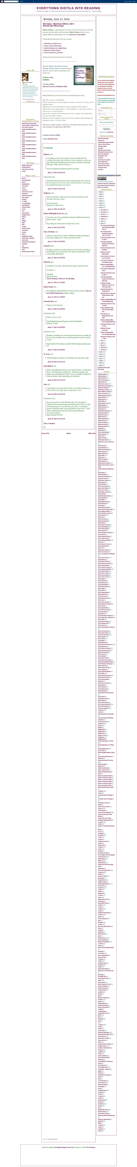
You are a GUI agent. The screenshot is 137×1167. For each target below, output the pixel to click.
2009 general (101, 399)
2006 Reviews (102, 376)
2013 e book (101, 606)
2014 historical (102, 642)
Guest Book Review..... (104, 884)
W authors (101, 1104)
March (103, 345)
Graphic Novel (102, 880)
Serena (24, 232)
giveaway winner (103, 876)
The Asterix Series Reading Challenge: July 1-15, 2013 (106, 233)
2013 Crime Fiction (103, 602)
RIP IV (99, 1015)
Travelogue (101, 1086)
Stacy (23, 234)
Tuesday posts (102, 1090)
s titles (100, 1028)
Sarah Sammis (26, 228)
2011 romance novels (104, 567)
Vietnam (100, 1102)
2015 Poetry (101, 685)
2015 (100, 203)
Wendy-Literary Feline (28, 251)
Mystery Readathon (103, 941)
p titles (100, 967)
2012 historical (102, 580)
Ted (23, 246)
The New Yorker (102, 167)
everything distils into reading (68, 8)
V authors (101, 1096)
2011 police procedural (104, 563)
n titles (100, 945)
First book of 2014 (103, 853)
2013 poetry (101, 613)
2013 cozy (101, 600)
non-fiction (101, 953)
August (103, 218)
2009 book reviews (103, 389)
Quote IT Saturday (103, 997)
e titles (100, 837)
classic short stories (104, 806)
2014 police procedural (104, 660)
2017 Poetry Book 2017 (104, 704)
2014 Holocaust (102, 646)
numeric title (101, 957)
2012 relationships (103, 592)
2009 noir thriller (102, 422)
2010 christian (102, 484)
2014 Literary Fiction (104, 650)
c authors (100, 791)
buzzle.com (101, 140)
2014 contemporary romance (106, 627)
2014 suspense (102, 669)
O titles (100, 961)
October (103, 214)
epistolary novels (103, 841)
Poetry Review (102, 990)
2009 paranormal (103, 426)
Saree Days (101, 1030)
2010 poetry (101, 523)
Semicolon (25, 230)
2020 (100, 194)
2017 (100, 198)
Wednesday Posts (103, 1109)
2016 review (101, 700)
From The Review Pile (104, 870)
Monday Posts (102, 938)
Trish (23, 249)
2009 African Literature (104, 386)
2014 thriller (101, 673)
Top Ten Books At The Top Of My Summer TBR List (107, 295)
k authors (100, 909)
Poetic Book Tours (103, 978)
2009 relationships (103, 432)
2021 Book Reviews (103, 706)
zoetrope (100, 169)
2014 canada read (103, 623)
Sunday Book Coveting (104, 1044)
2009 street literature (104, 449)
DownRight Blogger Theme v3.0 (64, 1147)
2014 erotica (101, 638)
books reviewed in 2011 (104, 785)
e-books (100, 839)
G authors (101, 872)
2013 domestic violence (105, 604)
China (99, 804)
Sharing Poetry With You (105, 1034)
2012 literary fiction (103, 586)
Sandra (24, 226)
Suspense (101, 1050)
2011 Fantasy (102, 559)
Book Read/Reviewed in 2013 (106, 752)
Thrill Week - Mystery (104, 1069)
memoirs (100, 932)
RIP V (99, 1017)
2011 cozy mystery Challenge (106, 553)
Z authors (100, 1129)
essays (100, 843)
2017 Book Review (103, 702)
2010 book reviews (103, 480)
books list (101, 766)
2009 (100, 358)
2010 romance (102, 530)
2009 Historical (102, 407)
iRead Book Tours (103, 903)
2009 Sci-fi (101, 436)
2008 (100, 361)
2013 (100, 207)
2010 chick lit (102, 482)
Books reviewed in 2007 (105, 777)
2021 (100, 192)
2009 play (101, 428)
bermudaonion (49, 301)
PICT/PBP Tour (102, 976)
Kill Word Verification (104, 912)
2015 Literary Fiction (104, 683)
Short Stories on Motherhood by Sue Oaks (106, 315)
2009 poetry (101, 430)
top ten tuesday (102, 1084)
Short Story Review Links (29, 123)
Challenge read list (103, 803)
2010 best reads (102, 478)
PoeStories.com (102, 156)
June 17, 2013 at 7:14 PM (56, 282)
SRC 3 (100, 1042)
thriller (100, 1071)
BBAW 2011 (101, 731)
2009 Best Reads (103, 387)
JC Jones (47, 354)
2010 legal (101, 505)
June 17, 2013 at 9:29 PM (56, 327)
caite (45, 384)
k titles (100, 911)
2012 (100, 352)
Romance (101, 1019)
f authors (100, 847)
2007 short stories (103, 380)
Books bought (102, 764)
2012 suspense (102, 594)
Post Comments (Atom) (52, 1139)
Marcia (24, 217)
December (104, 210)
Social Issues (102, 1040)
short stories (101, 1036)
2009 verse (101, 457)
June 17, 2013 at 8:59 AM (56, 172)
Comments (103, 114)
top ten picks (101, 1082)
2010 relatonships (103, 528)
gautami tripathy (28, 82)
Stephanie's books (27, 236)
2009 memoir (102, 416)
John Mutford (25, 205)
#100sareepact (102, 374)
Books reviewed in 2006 (105, 775)
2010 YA (100, 548)
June (102, 223)
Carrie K (24, 190)
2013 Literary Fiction (104, 609)
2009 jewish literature (104, 411)
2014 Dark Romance (104, 635)
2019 (100, 196)
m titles (100, 924)
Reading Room (26, 167)
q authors (100, 992)
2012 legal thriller (103, 584)
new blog (100, 951)
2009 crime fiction (103, 393)
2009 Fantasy (102, 397)
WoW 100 (100, 1121)
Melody (24, 220)
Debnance (25, 193)
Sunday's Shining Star (104, 1048)
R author (100, 999)
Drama (100, 831)
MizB (23, 222)
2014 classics (102, 625)
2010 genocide (102, 498)
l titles (99, 916)
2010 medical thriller (104, 511)
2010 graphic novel (103, 501)
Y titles (100, 1127)
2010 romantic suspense (105, 532)
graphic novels (102, 882)
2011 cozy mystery (103, 552)
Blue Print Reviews (103, 138)
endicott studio (102, 146)
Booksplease (25, 184)
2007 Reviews (102, 378)
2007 (100, 363)
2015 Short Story (103, 689)
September (104, 216)
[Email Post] (60, 135)
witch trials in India (103, 1113)
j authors (100, 905)
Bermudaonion (26, 180)
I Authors (100, 895)
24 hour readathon (103, 708)
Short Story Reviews (28, 169)
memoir (100, 930)
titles (99, 1079)
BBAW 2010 (101, 729)
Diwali (99, 829)
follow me (100, 860)
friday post (101, 868)
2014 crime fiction (103, 633)
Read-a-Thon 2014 (103, 1007)
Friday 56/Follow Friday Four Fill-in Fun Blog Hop (107, 309)
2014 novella (101, 656)
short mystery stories (104, 160)
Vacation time (102, 1100)
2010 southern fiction (104, 536)
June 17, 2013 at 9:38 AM (56, 209)
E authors (101, 835)
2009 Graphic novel (103, 403)
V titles (100, 1098)
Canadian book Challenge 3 (106, 795)
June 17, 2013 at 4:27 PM (56, 227)
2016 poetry (101, 696)
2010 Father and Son (104, 492)
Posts (101, 110)
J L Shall (24, 201)
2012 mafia (101, 588)
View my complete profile (28, 99)
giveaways (101, 878)
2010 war (100, 542)
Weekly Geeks (102, 1111)
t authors (100, 1052)
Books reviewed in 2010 (105, 783)
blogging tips (101, 739)
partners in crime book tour (106, 970)
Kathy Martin (48, 287)
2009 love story (102, 415)
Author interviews (103, 721)
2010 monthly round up (104, 513)
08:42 (58, 135)
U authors (101, 1092)
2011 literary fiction (103, 561)
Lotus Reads (25, 213)
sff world (100, 158)
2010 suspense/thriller (104, 540)
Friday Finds (101, 862)
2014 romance (102, 665)
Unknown (47, 246)
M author (100, 922)
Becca (24, 178)
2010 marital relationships (105, 509)
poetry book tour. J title (104, 984)
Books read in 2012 (103, 768)
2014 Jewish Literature (104, 648)
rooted (24, 171)
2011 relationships (103, 565)
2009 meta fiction (103, 418)
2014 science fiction (103, 667)
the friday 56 (101, 1065)
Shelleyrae (47, 193)
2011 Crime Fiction (103, 557)
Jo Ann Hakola (26, 203)
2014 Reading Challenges (105, 664)
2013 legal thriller (103, 608)
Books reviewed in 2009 (105, 781)
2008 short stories (103, 384)
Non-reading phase (103, 955)
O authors (101, 959)
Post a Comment (49, 423)
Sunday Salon (102, 1046)
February (103, 347)
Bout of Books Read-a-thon (105, 787)
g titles (100, 874)
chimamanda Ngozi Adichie (106, 142)
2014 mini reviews (103, 652)
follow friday (101, 859)
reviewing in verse (103, 1013)
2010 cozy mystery (103, 486)
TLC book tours (102, 1080)
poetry (100, 980)
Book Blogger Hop (103, 748)
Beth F (24, 182)
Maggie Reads (26, 215)
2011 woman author (103, 571)
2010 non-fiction (102, 519)
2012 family (101, 579)
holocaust (101, 893)
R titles (100, 1001)
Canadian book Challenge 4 (106, 799)
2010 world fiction (103, 546)
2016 (100, 201)
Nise (23, 224)
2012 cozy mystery (103, 575)
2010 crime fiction (103, 488)
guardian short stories (104, 150)
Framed (24, 199)
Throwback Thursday (104, 1075)
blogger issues (102, 735)
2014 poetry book (103, 658)
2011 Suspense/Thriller (104, 569)
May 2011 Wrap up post (104, 926)
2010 (100, 356)
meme (100, 928)
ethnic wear (101, 845)
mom (99, 936)
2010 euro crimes (103, 490)
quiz (99, 996)
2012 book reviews (103, 573)
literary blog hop (102, 918)
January (103, 349)
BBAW (100, 727)
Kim (23, 211)
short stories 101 (103, 161)
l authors (100, 914)
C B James (25, 186)
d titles (100, 824)
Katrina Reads (26, 207)
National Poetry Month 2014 (106, 947)
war (99, 1107)
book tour (100, 758)
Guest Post (101, 885)
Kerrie (24, 209)
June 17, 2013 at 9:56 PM (56, 349)
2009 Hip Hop (102, 405)
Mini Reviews (102, 934)
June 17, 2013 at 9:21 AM (56, 188)
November (104, 212)
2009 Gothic (101, 401)
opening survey (102, 963)
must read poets (102, 940)
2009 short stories (103, 440)
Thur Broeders (90, 1147)
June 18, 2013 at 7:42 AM (56, 418)
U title (99, 1094)
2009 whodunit (102, 461)
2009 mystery (102, 420)
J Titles (100, 907)
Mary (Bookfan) (49, 231)
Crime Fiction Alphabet (104, 812)
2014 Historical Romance (105, 644)
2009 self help (102, 438)
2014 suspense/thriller (104, 671)
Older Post (91, 433)
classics (100, 808)
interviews (101, 901)
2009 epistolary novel (104, 395)
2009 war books (102, 459)
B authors (101, 723)
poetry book (101, 982)
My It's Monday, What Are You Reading (60, 278)
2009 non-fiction (102, 424)
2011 (100, 354)
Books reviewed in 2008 (105, 779)
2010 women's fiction (104, 544)
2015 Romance (102, 687)
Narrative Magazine (103, 154)
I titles (99, 897)
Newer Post (45, 433)
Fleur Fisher (25, 197)
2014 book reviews (103, 621)
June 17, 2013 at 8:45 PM (56, 309)
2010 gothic (101, 499)
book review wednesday (105, 756)
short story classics (103, 163)
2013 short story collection (105, 617)
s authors (100, 1024)
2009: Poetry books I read (105, 465)
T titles (100, 1053)
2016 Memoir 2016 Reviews (106, 692)
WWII (99, 1123)
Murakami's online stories (105, 152)
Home (69, 433)
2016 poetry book (103, 698)
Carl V (23, 188)
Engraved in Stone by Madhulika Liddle (55, 86)
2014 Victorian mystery (104, 675)
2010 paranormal (103, 521)
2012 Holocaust (102, 582)
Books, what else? (27, 165)
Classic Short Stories (104, 144)
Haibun (100, 891)
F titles (100, 849)
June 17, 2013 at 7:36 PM (56, 297)
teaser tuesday (102, 1055)
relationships (101, 1011)
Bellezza (47, 154)
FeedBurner (110, 132)
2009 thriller (101, 455)
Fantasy (100, 851)
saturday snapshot (103, 1032)
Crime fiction (101, 810)
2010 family (101, 472)
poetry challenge (103, 986)
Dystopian (101, 833)
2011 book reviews (103, 550)
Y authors (101, 1125)
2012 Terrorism (102, 596)
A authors (101, 710)
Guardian (100, 148)
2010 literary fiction (103, 507)
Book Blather (48, 366)
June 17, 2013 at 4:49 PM (56, 241)
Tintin (99, 1077)
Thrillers (100, 1073)
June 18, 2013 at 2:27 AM (56, 361)
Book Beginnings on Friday (105, 741)
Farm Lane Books (27, 195)
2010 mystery (102, 515)
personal (100, 974)
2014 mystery (102, 654)
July (102, 221)
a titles (100, 712)
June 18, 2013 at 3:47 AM (56, 380)
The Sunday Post (103, 1067)
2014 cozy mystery (103, 631)
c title (99, 793)
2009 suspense (102, 451)
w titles (100, 1106)
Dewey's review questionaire (106, 826)
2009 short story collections (106, 442)
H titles (100, 889)
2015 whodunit (102, 691)
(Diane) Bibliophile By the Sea (54, 213)
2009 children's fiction (104, 391)
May (102, 340)
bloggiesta (101, 737)
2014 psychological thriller (105, 662)
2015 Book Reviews (103, 677)
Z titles (100, 1131)
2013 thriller (101, 619)
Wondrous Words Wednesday (106, 1115)
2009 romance (102, 434)
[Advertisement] (70, 30)
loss (99, 920)
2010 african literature (104, 476)
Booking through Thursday (105, 760)
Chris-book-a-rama (27, 191)
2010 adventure (102, 474)
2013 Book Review (103, 598)
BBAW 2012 (101, 733)
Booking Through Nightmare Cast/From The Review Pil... (107, 285)
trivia (99, 1088)
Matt (23, 219)
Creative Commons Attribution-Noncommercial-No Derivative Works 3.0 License (106, 185)
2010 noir (100, 517)
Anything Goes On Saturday (106, 714)
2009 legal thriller (103, 413)
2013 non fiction (102, 611)
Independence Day (103, 899)
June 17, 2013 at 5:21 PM (56, 257)
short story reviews (103, 1038)
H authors (101, 887)
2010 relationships (103, 527)
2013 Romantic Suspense (105, 615)
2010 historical (102, 503)
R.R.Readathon (102, 1003)
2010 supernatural (103, 538)
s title (99, 1026)
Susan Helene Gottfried (28, 242)
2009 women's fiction (104, 463)
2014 (100, 205)
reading (100, 1009)
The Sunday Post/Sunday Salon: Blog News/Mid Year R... (107, 227)
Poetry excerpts (102, 988)
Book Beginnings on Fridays (106, 745)
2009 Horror (101, 409)
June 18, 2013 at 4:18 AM (56, 394)
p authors (100, 965)
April (102, 343)
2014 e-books (102, 636)
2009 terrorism (102, 453)
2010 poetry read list (104, 525)
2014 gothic (101, 640)
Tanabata (24, 244)
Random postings (103, 1005)
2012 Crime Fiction (103, 577)
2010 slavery (101, 534)
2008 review (101, 382)
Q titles (100, 994)
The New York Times (104, 165)
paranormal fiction (103, 968)
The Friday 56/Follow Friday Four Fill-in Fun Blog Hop (107, 243)
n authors (100, 943)
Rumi (99, 1021)
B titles (100, 725)
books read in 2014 (103, 770)
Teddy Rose (25, 247)
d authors (100, 822)
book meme (101, 750)
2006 (100, 365)
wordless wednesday (104, 1119)
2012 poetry (101, 590)
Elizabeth (47, 262)
